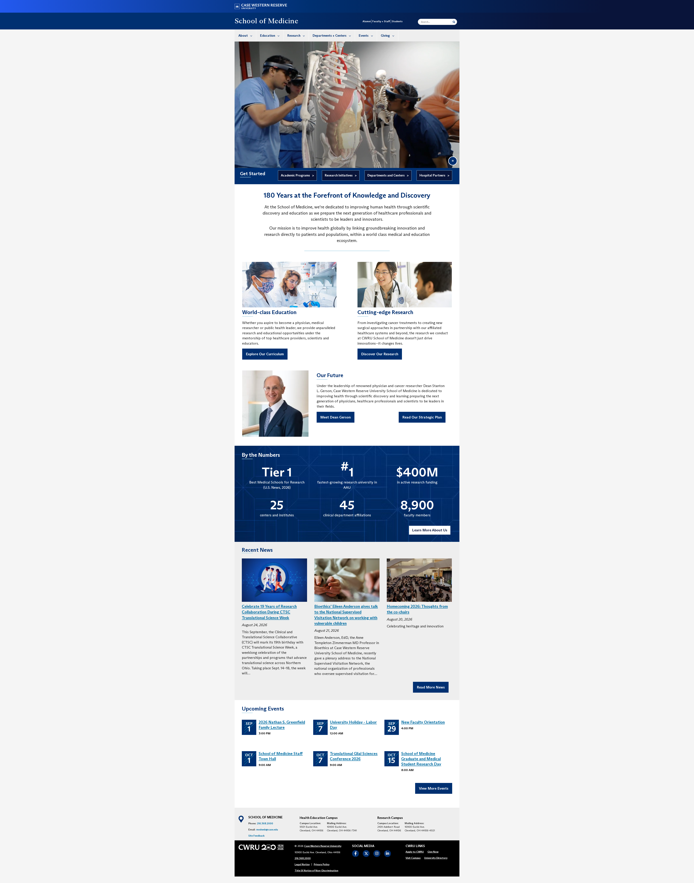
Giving (385, 36)
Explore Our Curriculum (265, 354)
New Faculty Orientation (423, 722)
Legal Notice (302, 864)
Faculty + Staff (381, 21)
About (243, 36)
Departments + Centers (329, 36)
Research (293, 36)
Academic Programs (295, 175)
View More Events (433, 788)
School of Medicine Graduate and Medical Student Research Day (421, 758)
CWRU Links (415, 846)
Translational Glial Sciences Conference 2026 (354, 756)
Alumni (367, 21)
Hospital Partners (432, 175)
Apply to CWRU (415, 851)
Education (267, 36)
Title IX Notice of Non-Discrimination (316, 870)
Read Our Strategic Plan (422, 417)
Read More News (431, 687)
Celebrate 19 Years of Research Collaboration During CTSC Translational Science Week (269, 612)
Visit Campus (413, 858)
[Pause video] (452, 160)
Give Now (432, 851)
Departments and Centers (386, 175)
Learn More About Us (429, 530)
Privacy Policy (321, 864)
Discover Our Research (379, 354)
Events (364, 36)
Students (397, 21)
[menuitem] (245, 35)
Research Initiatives (339, 175)
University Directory (435, 858)
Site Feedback (256, 835)
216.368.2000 (265, 823)
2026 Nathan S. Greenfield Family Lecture (282, 725)
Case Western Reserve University (322, 846)
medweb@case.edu (267, 829)
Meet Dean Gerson (335, 417)
